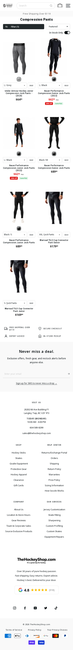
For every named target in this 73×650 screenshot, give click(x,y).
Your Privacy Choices (57, 630)
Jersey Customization (54, 509)
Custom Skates (54, 531)
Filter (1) (15, 26)
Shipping (54, 463)
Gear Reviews (19, 520)
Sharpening (54, 520)
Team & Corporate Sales (18, 525)
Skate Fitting (54, 514)
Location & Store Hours (18, 514)
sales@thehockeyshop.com (36, 433)
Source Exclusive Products (18, 531)
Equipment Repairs (54, 536)
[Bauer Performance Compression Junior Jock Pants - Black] (19, 228)
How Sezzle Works (54, 490)
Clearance (19, 479)
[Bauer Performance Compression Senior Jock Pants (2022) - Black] (54, 79)
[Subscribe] (67, 374)
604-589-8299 (36, 427)
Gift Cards (19, 485)
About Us (18, 509)
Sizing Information (54, 485)
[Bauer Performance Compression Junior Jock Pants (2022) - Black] (19, 153)
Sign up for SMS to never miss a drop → (36, 383)
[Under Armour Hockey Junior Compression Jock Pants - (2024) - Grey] (19, 79)
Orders (54, 458)
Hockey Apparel (19, 474)
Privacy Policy (34, 630)
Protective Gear (19, 469)
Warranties (54, 474)
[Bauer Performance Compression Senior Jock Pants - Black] (54, 153)
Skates (18, 458)
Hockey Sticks (19, 452)
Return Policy (54, 469)
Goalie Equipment (19, 463)
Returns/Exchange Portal (54, 452)
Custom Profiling (54, 525)
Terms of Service (14, 630)
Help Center (54, 445)
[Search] (51, 6)
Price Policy (54, 479)
